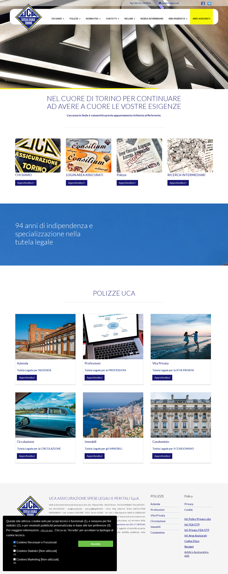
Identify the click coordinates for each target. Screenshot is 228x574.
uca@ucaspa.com (170, 3)
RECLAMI (129, 18)
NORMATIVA (92, 18)
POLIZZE (74, 18)
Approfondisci (25, 182)
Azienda (22, 363)
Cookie (188, 509)
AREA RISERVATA (177, 18)
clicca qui (47, 530)
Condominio (160, 442)
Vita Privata (160, 363)
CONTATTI (111, 18)
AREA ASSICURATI (201, 18)
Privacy (188, 504)
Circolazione (25, 442)
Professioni (92, 363)
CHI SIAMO (57, 18)
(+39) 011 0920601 (142, 3)
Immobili (90, 442)
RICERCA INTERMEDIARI (152, 18)
